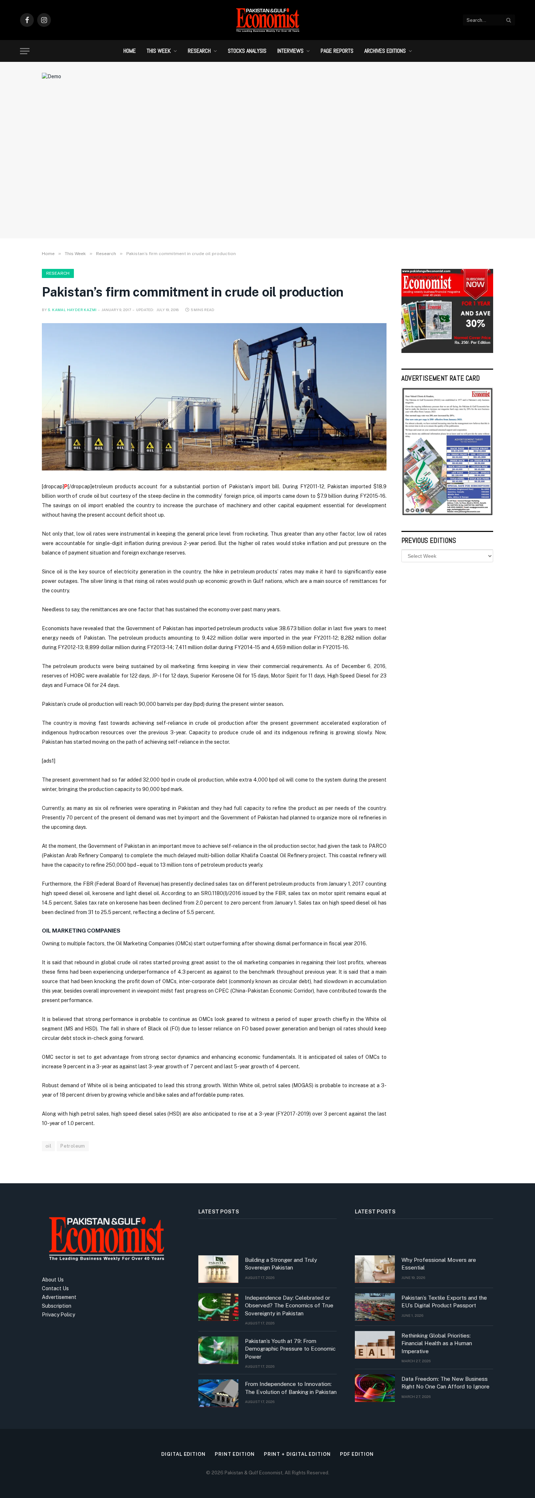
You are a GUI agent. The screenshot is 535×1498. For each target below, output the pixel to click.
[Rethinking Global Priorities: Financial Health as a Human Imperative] (375, 1345)
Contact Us (55, 1288)
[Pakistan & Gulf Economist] (267, 20)
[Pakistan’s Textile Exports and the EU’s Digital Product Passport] (375, 1307)
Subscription (56, 1306)
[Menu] (24, 51)
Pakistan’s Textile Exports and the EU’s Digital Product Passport (444, 1301)
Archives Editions (385, 51)
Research (199, 51)
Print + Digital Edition (297, 1454)
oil (48, 1146)
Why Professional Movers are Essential (438, 1264)
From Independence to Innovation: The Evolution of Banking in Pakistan (291, 1388)
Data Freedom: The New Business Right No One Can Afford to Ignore (445, 1383)
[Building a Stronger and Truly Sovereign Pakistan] (218, 1269)
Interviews (290, 51)
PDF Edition (357, 1454)
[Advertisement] (267, 173)
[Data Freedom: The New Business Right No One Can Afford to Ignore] (375, 1388)
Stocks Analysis (247, 51)
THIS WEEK (159, 51)
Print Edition (235, 1454)
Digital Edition (183, 1454)
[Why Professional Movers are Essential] (375, 1269)
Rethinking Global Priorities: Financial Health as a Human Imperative (436, 1343)
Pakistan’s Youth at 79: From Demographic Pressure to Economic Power (290, 1349)
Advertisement (59, 1297)
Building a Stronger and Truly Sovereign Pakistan (281, 1264)
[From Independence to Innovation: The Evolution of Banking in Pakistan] (218, 1393)
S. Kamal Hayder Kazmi (72, 309)
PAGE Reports (337, 51)
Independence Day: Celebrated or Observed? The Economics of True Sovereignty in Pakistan (289, 1305)
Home (129, 51)
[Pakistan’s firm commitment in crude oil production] (214, 397)
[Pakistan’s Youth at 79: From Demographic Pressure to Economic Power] (218, 1350)
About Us (53, 1280)
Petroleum (72, 1146)
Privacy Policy (58, 1315)
